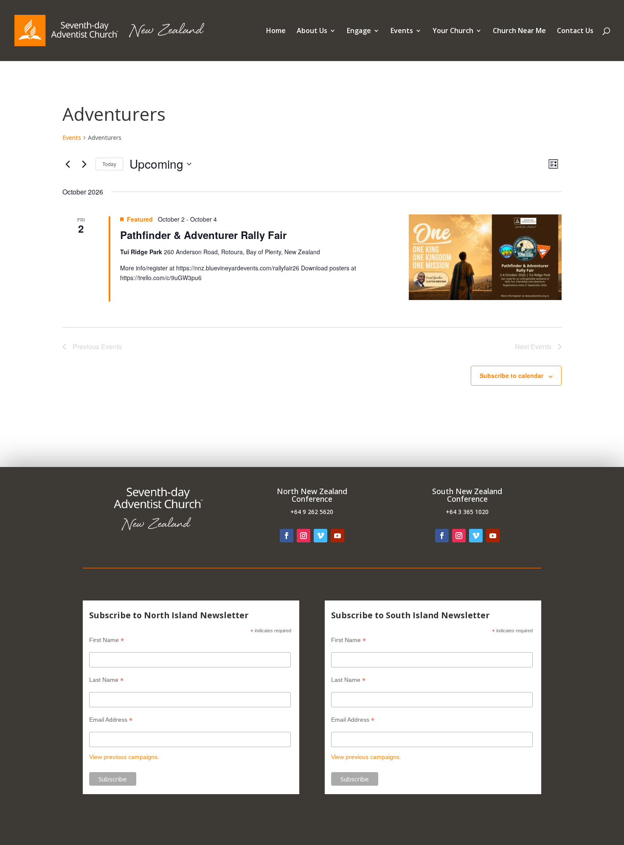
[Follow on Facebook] (286, 535)
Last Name (106, 680)
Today (109, 163)
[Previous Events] (67, 164)
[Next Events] (84, 164)
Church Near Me (519, 31)
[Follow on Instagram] (303, 535)
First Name (106, 640)
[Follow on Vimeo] (320, 535)
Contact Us (575, 31)
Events (402, 31)
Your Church (453, 31)
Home (276, 31)
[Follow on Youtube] (337, 535)
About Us (312, 31)
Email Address (110, 720)
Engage (359, 31)
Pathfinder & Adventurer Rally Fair (203, 235)
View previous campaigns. (124, 756)
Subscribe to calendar (511, 375)
